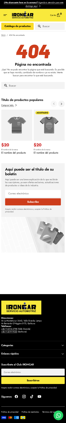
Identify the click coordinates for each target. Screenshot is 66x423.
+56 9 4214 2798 (9, 328)
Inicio (3, 35)
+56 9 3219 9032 (9, 331)
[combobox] (53, 26)
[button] (5, 15)
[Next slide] (61, 104)
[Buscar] (38, 26)
